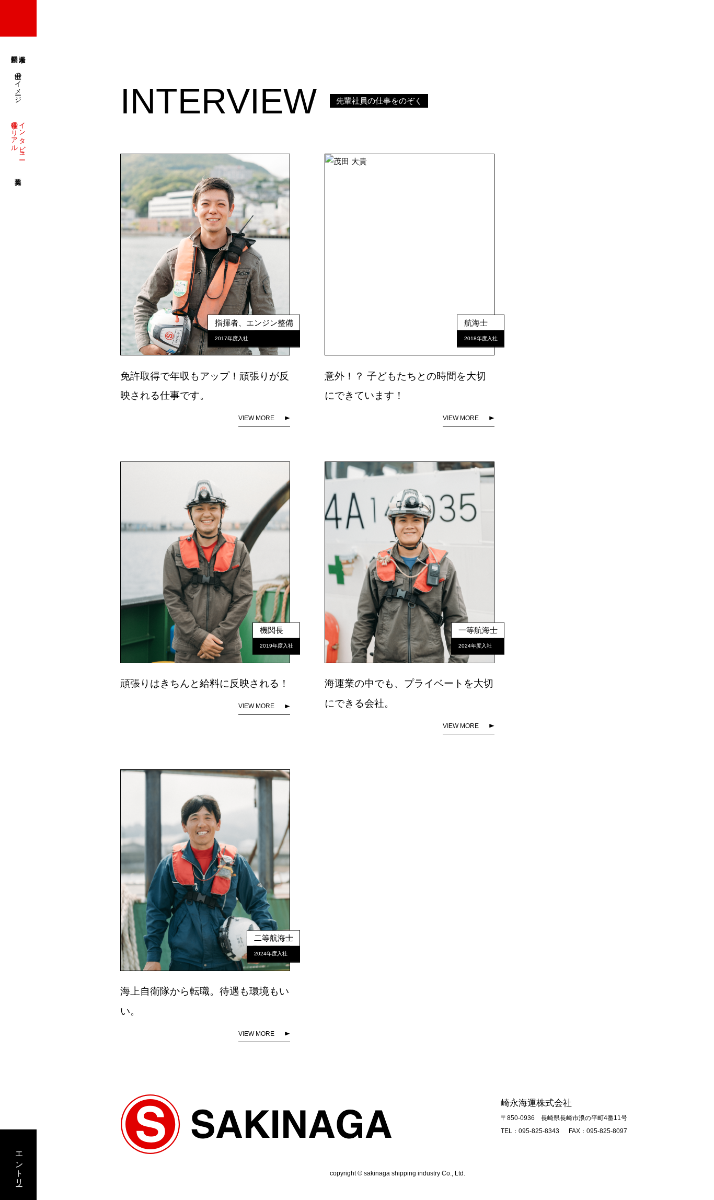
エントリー (19, 1165)
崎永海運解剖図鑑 (18, 51)
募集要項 (18, 173)
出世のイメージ (18, 83)
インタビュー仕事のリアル (18, 136)
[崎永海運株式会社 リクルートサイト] (18, 18)
